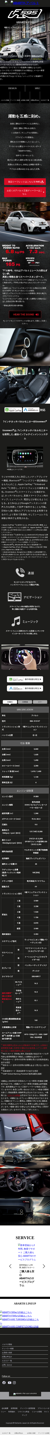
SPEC (37, 88)
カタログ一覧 (7, 1360)
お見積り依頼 (7, 1352)
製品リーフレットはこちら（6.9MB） (24, 181)
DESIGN (12, 88)
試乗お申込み (7, 1356)
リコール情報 (37, 1411)
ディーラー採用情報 (27, 1408)
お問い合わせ (7, 1365)
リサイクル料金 (13, 1095)
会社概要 (5, 1408)
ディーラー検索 (8, 1348)
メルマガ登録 (7, 1344)
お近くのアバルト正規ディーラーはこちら (24, 192)
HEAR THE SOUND (23, 314)
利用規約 (11, 1411)
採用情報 (14, 1408)
